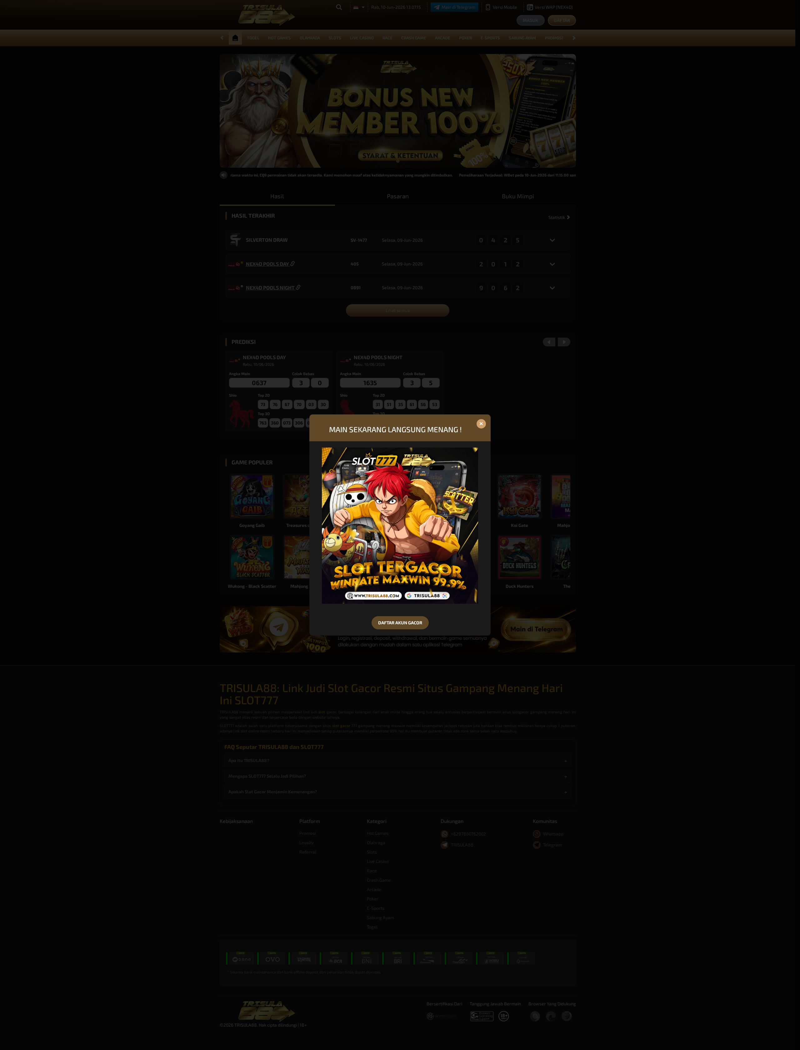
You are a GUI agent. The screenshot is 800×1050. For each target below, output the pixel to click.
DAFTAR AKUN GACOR (400, 622)
